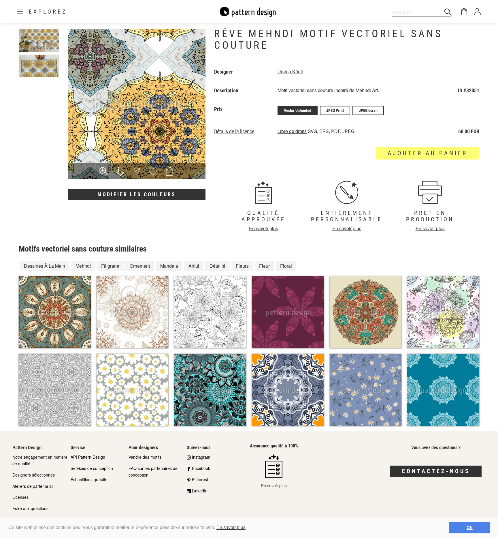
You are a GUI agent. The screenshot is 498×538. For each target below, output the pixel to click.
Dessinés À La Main (44, 266)
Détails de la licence (234, 131)
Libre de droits (292, 131)
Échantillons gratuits (89, 479)
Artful (193, 266)
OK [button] (470, 527)
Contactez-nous (436, 471)
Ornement (140, 266)
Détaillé (217, 266)
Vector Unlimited (297, 110)
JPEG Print (335, 110)
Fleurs (242, 266)
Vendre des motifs (145, 457)
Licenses (20, 497)
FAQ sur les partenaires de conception (153, 471)
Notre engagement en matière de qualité (39, 460)
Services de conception (92, 468)
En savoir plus (231, 527)
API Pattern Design (88, 457)
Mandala (169, 266)
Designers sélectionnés (33, 475)
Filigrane (110, 266)
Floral (286, 266)
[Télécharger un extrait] (120, 172)
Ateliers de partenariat (32, 486)
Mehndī (83, 266)
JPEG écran (368, 110)
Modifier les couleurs (136, 194)
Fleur (264, 266)
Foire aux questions (30, 508)
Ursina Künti (290, 71)
